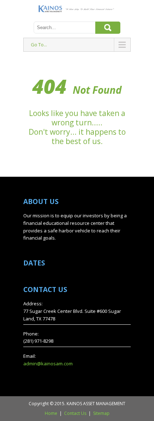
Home (51, 413)
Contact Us (75, 413)
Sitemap (101, 413)
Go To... (39, 44)
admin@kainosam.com (48, 363)
